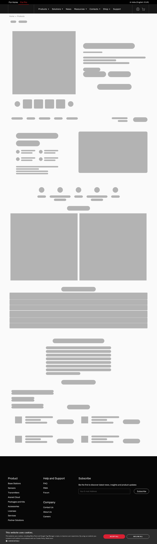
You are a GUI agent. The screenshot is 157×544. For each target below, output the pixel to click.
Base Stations (14, 483)
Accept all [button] (114, 536)
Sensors (12, 488)
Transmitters (13, 492)
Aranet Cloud (14, 497)
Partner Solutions (16, 520)
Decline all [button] (138, 536)
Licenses (12, 511)
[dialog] (78, 536)
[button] (53, 541)
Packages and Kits (16, 502)
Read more (49, 538)
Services (12, 515)
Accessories (13, 506)
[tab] (13, 2)
